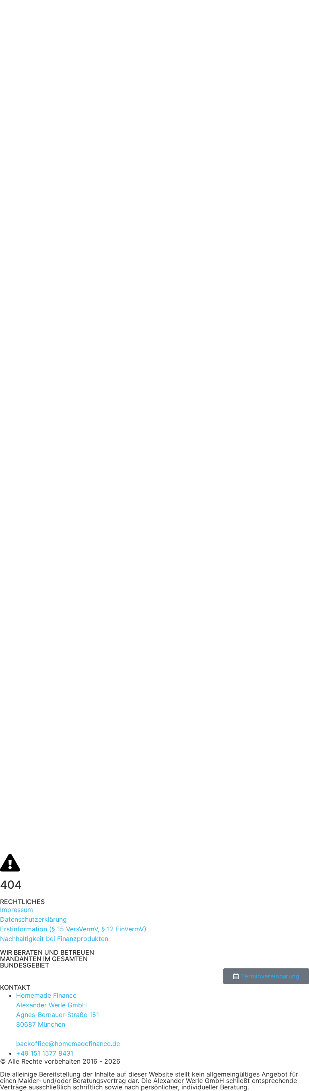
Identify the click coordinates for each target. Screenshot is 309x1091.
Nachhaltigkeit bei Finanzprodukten (54, 939)
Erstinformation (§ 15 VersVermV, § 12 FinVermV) (73, 929)
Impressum (16, 910)
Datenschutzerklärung (33, 919)
